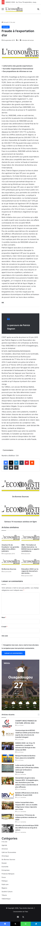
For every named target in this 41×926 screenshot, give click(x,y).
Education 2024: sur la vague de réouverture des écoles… (29, 571)
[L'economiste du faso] (14, 9)
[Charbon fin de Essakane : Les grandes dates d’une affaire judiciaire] (11, 538)
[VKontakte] (6, 467)
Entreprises (6, 870)
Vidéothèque (6, 899)
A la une (12, 22)
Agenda (4, 845)
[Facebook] (6, 463)
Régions (4, 888)
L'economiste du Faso (20, 911)
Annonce (5, 849)
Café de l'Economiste (9, 852)
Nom (4, 617)
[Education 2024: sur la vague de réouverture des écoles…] (30, 562)
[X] (11, 463)
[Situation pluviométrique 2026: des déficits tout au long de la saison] (8, 828)
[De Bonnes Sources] (11, 562)
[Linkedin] (16, 463)
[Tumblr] (21, 463)
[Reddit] (32, 463)
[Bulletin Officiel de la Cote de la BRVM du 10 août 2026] (8, 796)
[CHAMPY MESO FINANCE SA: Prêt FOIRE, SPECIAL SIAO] (8, 724)
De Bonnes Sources (9, 569)
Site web (5, 636)
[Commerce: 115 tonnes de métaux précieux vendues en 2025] (8, 816)
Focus (4, 877)
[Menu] (3, 9)
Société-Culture (7, 891)
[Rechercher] (38, 9)
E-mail (4, 626)
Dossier (4, 863)
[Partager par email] (11, 467)
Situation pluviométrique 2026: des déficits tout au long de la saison (27, 827)
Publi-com (5, 884)
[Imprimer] (16, 467)
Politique (5, 881)
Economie (5, 866)
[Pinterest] (27, 463)
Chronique (5, 856)
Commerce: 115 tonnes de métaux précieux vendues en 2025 (26, 817)
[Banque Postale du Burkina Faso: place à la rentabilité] (8, 759)
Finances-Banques (8, 874)
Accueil (5, 22)
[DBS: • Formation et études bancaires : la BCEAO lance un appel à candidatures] (30, 538)
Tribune (4, 895)
